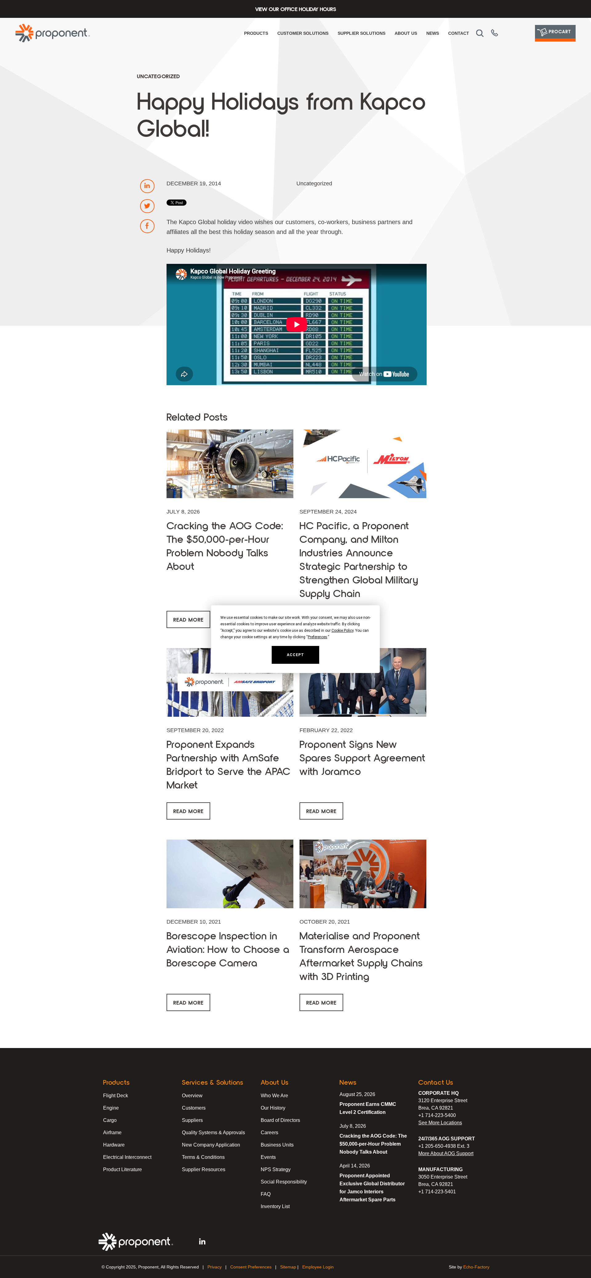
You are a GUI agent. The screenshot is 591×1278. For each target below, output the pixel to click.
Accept (295, 655)
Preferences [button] (317, 637)
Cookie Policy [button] (342, 630)
